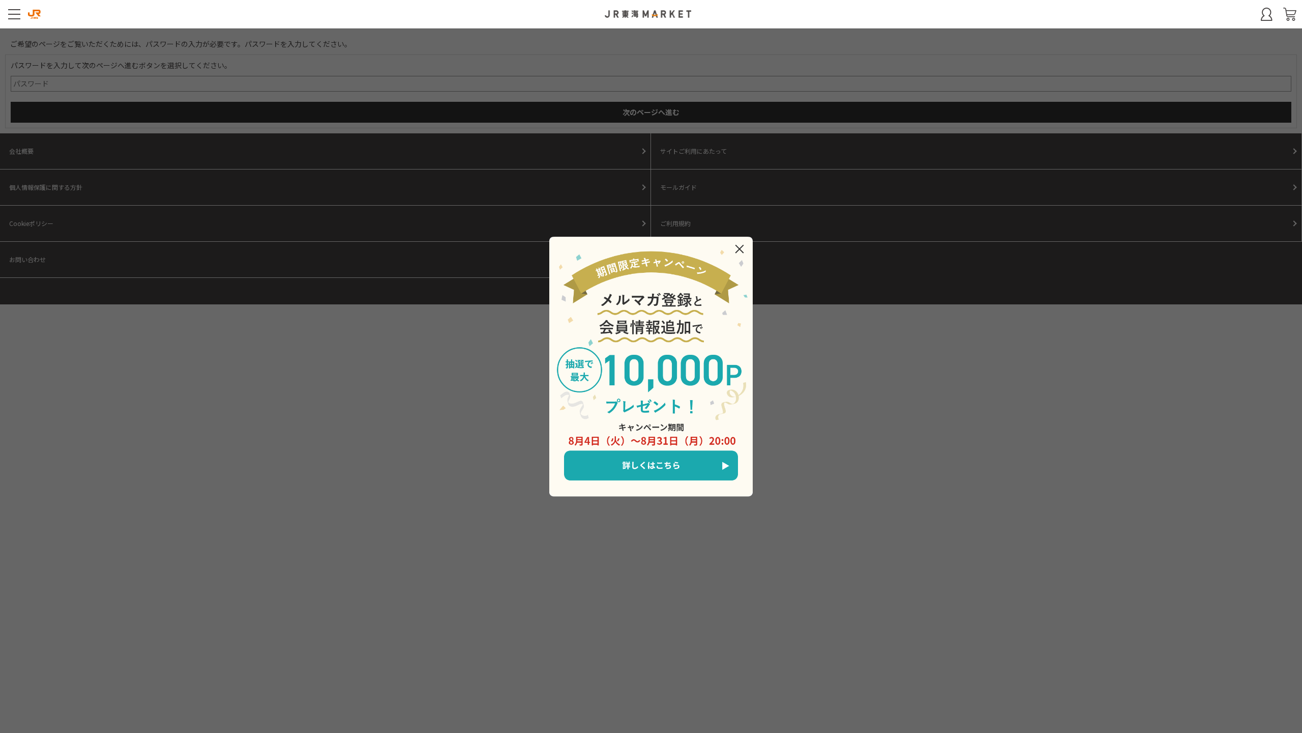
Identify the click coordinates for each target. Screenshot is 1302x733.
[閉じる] (739, 249)
